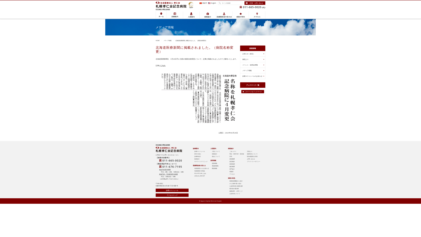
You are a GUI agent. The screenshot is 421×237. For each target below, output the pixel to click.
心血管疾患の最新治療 (236, 186)
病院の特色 (240, 14)
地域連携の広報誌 (199, 171)
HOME (158, 40)
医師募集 (214, 163)
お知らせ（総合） (248, 54)
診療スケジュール (172, 190)
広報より (249, 151)
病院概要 (232, 159)
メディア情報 (167, 40)
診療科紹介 (197, 156)
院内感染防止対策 (252, 156)
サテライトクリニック (201, 161)
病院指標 (232, 164)
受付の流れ (197, 154)
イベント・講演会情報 (250, 65)
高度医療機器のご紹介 (236, 181)
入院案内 (191, 14)
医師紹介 (197, 159)
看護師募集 (215, 166)
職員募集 (214, 168)
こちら (163, 65)
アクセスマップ (172, 195)
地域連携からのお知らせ (201, 168)
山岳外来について (234, 194)
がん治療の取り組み (235, 183)
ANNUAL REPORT (199, 176)
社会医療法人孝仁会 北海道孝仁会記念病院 (172, 5)
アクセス (257, 14)
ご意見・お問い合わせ (256, 3)
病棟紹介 (214, 154)
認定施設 (232, 161)
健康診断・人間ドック (236, 191)
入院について (216, 151)
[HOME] (161, 14)
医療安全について (252, 154)
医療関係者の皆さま (224, 14)
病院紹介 (175, 14)
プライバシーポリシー (253, 161)
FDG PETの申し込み (200, 173)
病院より (245, 59)
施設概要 (232, 166)
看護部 (231, 171)
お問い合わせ (251, 159)
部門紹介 (232, 169)
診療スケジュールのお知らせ (252, 76)
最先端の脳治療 (234, 188)
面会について (216, 156)
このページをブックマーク (253, 92)
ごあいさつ (232, 151)
